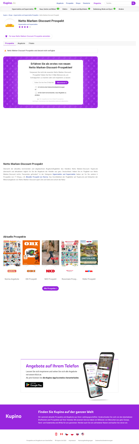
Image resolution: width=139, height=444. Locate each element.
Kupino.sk (77, 434)
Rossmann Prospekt (69, 260)
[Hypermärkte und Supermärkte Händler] (24, 9)
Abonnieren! (61, 83)
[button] (19, 27)
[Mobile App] (34, 385)
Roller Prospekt (89, 260)
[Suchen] (134, 3)
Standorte (86, 3)
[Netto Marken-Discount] (9, 25)
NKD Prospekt (50, 260)
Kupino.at (56, 434)
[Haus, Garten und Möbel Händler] (49, 9)
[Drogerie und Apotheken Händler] (80, 9)
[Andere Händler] (121, 9)
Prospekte (69, 3)
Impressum (72, 440)
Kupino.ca (61, 434)
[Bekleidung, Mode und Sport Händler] (104, 9)
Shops (78, 3)
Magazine (97, 3)
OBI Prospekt (31, 260)
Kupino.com (82, 434)
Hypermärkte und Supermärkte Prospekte (26, 15)
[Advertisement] (50, 135)
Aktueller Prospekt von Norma (37, 177)
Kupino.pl (72, 434)
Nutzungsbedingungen (85, 440)
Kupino (5, 15)
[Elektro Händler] (65, 9)
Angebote (60, 3)
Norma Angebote (12, 260)
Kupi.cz (67, 434)
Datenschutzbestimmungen (104, 440)
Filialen (31, 43)
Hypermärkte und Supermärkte (27, 24)
